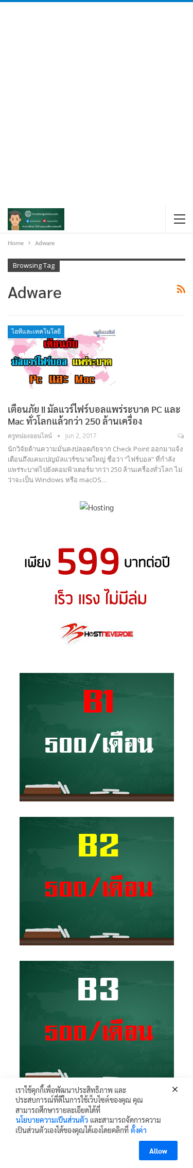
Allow (158, 1150)
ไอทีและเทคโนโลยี (36, 331)
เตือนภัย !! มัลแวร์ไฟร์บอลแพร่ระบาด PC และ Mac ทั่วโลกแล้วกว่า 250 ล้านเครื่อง (94, 415)
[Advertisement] (96, 103)
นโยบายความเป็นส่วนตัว (52, 1119)
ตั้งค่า (139, 1130)
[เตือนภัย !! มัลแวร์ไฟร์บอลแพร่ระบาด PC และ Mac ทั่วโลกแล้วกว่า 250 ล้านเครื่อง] (62, 359)
